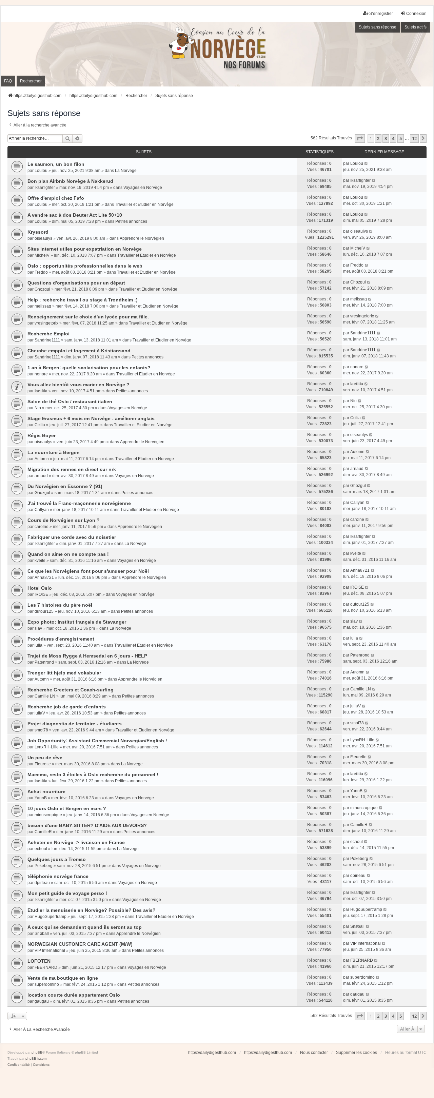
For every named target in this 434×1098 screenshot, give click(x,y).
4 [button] (393, 138)
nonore (41, 374)
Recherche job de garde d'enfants (66, 706)
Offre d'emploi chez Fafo (55, 198)
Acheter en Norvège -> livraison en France (76, 842)
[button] (360, 138)
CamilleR (43, 831)
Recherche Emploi (48, 333)
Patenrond (44, 662)
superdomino (47, 984)
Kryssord (37, 232)
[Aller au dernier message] (366, 163)
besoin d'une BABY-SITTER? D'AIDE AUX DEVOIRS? (87, 825)
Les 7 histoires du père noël (59, 605)
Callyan (42, 509)
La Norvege (126, 170)
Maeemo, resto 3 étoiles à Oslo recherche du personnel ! (92, 774)
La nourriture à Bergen (53, 452)
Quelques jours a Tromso (56, 859)
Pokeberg (44, 865)
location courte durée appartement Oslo (73, 995)
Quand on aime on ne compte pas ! (68, 554)
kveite (40, 560)
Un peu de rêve (44, 757)
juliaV (40, 713)
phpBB (37, 1052)
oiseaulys (43, 238)
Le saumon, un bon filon (55, 164)
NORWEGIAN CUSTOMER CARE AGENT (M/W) (80, 944)
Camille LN (45, 696)
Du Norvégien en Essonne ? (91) (64, 486)
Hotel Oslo (39, 588)
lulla (38, 645)
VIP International (50, 950)
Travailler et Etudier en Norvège (144, 204)
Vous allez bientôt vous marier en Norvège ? (78, 384)
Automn (42, 458)
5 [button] (400, 138)
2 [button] (378, 138)
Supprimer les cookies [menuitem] (356, 1052)
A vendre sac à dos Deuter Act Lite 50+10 (74, 215)
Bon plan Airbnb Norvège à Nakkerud (70, 181)
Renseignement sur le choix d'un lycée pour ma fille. (88, 316)
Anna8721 (44, 577)
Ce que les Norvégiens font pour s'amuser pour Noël (88, 571)
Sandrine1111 (47, 340)
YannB (41, 798)
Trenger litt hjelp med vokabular (64, 672)
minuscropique (48, 814)
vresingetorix (46, 323)
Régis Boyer (41, 435)
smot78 (41, 730)
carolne (41, 526)
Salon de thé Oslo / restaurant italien (69, 401)
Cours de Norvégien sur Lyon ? (63, 520)
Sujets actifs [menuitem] (416, 27)
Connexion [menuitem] (416, 13)
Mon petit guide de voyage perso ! (67, 893)
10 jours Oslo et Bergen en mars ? (66, 808)
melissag (43, 306)
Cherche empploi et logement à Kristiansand (79, 350)
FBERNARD (46, 967)
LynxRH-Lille (47, 747)
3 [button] (385, 138)
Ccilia (40, 425)
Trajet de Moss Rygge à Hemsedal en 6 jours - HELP (87, 656)
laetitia (41, 391)
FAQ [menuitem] (8, 81)
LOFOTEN (39, 961)
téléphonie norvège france (57, 876)
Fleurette (43, 764)
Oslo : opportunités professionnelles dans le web (84, 266)
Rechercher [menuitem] (31, 81)
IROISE (41, 594)
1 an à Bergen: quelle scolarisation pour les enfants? (89, 367)
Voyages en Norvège (142, 187)
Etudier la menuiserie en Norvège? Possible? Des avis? (91, 910)
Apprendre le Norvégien (142, 238)
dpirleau (42, 882)
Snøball (42, 933)
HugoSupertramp (50, 916)
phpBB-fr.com (35, 1058)
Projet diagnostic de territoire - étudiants (74, 723)
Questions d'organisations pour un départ (76, 283)
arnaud (41, 475)
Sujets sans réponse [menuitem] (377, 27)
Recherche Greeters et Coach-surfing (70, 689)
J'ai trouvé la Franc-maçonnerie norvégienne (79, 503)
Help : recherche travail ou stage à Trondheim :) (82, 299)
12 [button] (414, 138)
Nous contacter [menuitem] (314, 1052)
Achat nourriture (46, 791)
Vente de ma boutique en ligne (62, 978)
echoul (41, 848)
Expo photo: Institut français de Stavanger (76, 622)
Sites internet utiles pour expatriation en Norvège (84, 249)
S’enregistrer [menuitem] (381, 13)
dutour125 (44, 611)
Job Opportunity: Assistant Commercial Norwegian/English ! (97, 740)
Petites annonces (131, 221)
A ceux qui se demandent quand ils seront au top (84, 927)
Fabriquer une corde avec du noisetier (71, 537)
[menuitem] (18, 1065)
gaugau (42, 1001)
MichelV (42, 255)
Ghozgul (42, 289)
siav (38, 628)
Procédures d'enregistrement (60, 639)
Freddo (41, 272)
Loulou (41, 170)
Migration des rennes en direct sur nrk (71, 469)
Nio (38, 408)
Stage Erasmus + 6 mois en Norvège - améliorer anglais (91, 418)
